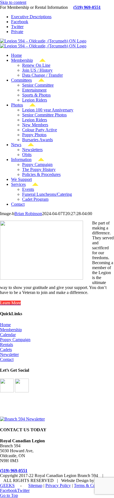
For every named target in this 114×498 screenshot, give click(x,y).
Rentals (6, 344)
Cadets (6, 349)
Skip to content (13, 2)
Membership (11, 329)
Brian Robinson (28, 213)
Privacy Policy (58, 485)
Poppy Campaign (15, 339)
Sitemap (35, 485)
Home (5, 324)
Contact (7, 359)
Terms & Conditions (91, 485)
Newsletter (9, 354)
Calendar (8, 334)
